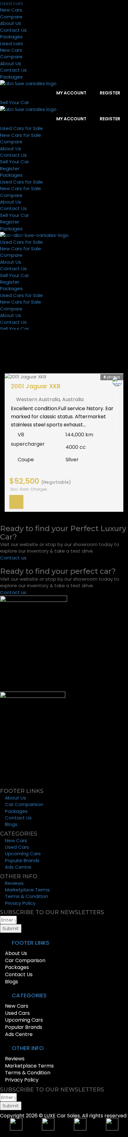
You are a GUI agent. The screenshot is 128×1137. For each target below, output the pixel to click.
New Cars (11, 10)
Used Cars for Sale (21, 128)
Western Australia (38, 399)
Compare (11, 16)
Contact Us (13, 30)
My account (70, 93)
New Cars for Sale (20, 135)
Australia (73, 399)
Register (109, 93)
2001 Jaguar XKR (36, 386)
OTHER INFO (28, 1048)
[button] (64, 943)
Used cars (11, 3)
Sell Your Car (14, 161)
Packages (11, 36)
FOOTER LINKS (30, 943)
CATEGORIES (29, 995)
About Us (10, 23)
